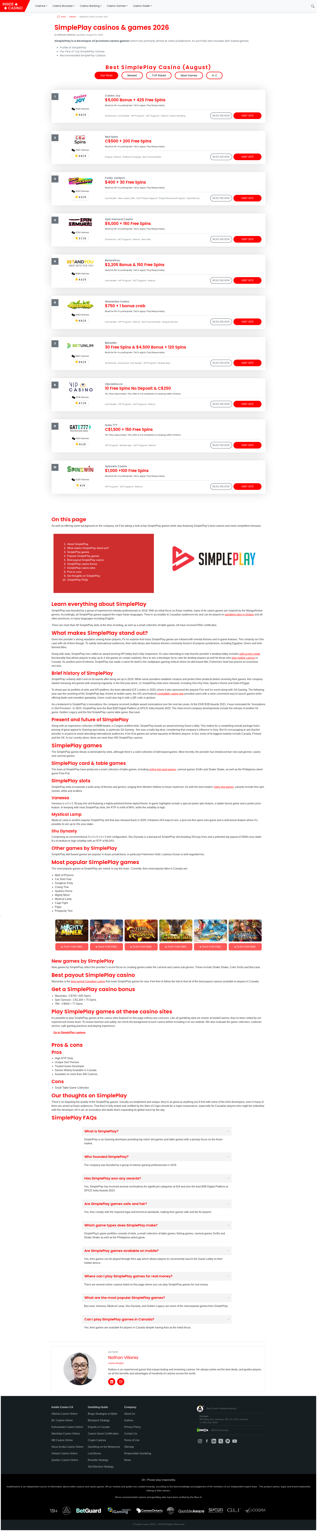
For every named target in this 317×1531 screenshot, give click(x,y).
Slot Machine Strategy (101, 1466)
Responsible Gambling (137, 1453)
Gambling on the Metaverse (104, 1446)
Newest (132, 75)
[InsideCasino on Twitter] (221, 1441)
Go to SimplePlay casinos (69, 1032)
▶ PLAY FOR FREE (71, 947)
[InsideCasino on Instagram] (200, 1441)
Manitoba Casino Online (66, 1433)
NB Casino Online (62, 1440)
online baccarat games (162, 769)
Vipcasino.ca (114, 384)
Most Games (189, 75)
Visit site (247, 116)
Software (72, 17)
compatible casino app (170, 693)
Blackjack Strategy (99, 1420)
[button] (312, 6)
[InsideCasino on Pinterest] (228, 1441)
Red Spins (111, 137)
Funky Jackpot (115, 178)
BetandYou (112, 260)
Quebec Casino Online (65, 1460)
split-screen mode (249, 653)
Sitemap (129, 1446)
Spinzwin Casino (116, 466)
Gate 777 (111, 425)
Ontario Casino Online (65, 1453)
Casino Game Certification (103, 1433)
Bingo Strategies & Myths (102, 1413)
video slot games (224, 786)
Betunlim (111, 343)
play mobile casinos (243, 657)
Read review (221, 116)
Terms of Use (132, 1440)
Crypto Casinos (97, 1440)
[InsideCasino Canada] (15, 6)
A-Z (214, 75)
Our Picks (106, 75)
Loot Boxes (94, 1453)
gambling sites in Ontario (239, 614)
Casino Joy (112, 96)
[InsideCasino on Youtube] (234, 1441)
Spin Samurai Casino (119, 219)
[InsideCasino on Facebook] (207, 1441)
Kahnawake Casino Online (67, 1427)
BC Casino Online (62, 1420)
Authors (128, 1420)
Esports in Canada (99, 1427)
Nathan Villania (123, 1357)
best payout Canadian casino (88, 981)
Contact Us (130, 1433)
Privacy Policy (132, 1427)
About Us (129, 1413)
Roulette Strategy (98, 1460)
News (127, 1460)
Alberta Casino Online (64, 1413)
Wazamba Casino (117, 301)
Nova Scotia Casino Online (67, 1446)
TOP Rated (159, 75)
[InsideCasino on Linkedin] (214, 1441)
